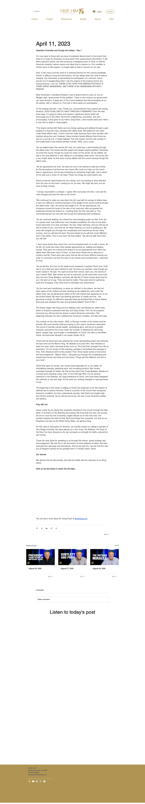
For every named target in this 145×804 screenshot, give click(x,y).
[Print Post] (56, 528)
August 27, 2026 (67, 568)
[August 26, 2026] (104, 557)
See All (117, 545)
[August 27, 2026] (72, 557)
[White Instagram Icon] (37, 781)
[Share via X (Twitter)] (42, 528)
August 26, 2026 (99, 568)
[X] (40, 781)
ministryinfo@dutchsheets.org (37, 774)
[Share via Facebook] (37, 528)
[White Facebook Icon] (29, 781)
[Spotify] (44, 781)
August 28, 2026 (35, 568)
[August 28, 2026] (40, 557)
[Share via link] (51, 528)
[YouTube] (33, 781)
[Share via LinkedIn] (47, 528)
